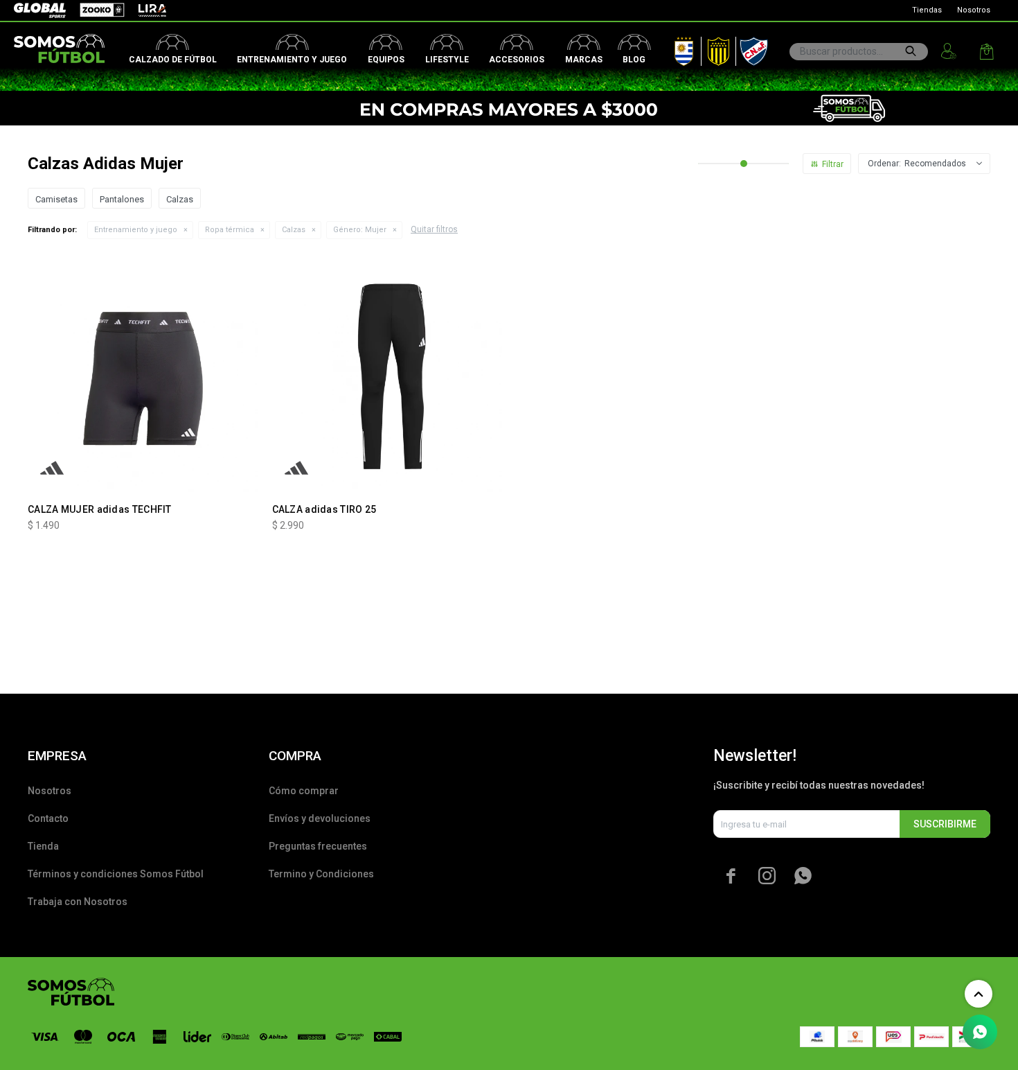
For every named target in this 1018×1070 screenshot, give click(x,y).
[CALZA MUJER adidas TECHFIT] (143, 376)
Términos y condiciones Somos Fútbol (116, 873)
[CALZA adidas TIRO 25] (387, 376)
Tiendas (927, 10)
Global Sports (39, 10)
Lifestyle (447, 59)
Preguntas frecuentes (318, 846)
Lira (145, 10)
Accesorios (516, 59)
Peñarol (714, 48)
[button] (910, 51)
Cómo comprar (304, 790)
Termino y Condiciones (321, 873)
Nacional (750, 48)
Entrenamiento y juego (292, 59)
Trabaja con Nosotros (77, 901)
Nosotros (973, 10)
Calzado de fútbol (173, 59)
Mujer (359, 229)
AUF (674, 48)
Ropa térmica (229, 229)
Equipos (386, 59)
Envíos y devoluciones (319, 818)
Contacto (48, 818)
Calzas (293, 229)
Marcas (583, 59)
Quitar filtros (434, 229)
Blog (634, 59)
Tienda (43, 846)
